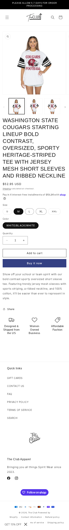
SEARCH (12, 417)
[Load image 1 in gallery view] (17, 106)
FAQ (9, 393)
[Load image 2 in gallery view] (34, 106)
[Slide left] (4, 107)
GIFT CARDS (15, 377)
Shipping (7, 188)
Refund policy (52, 517)
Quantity (8, 233)
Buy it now (34, 263)
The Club (33, 512)
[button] (7, 17)
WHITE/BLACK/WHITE (20, 225)
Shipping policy (55, 522)
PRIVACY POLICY (17, 401)
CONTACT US (15, 385)
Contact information (31, 517)
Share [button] (11, 309)
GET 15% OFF (13, 524)
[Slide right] (65, 107)
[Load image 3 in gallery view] (52, 106)
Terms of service (35, 522)
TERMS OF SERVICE (19, 409)
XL (41, 211)
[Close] (25, 524)
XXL (56, 212)
